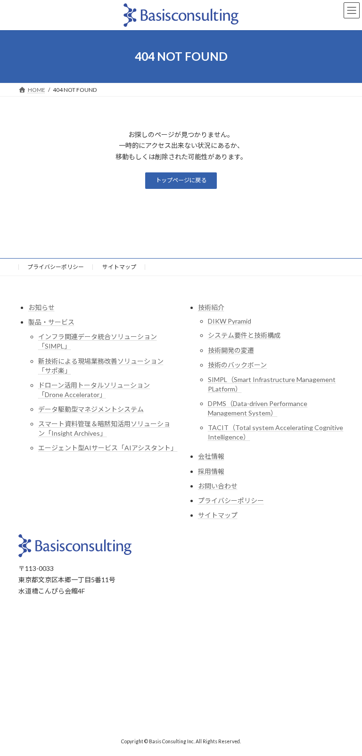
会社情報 (211, 456)
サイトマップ (119, 266)
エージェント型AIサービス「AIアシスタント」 (107, 448)
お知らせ (41, 307)
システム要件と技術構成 (244, 335)
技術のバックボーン (237, 365)
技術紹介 (211, 307)
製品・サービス (51, 322)
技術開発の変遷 (231, 350)
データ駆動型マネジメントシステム (91, 409)
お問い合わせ (218, 486)
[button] (181, 180)
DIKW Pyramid (229, 321)
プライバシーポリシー (55, 266)
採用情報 (211, 471)
